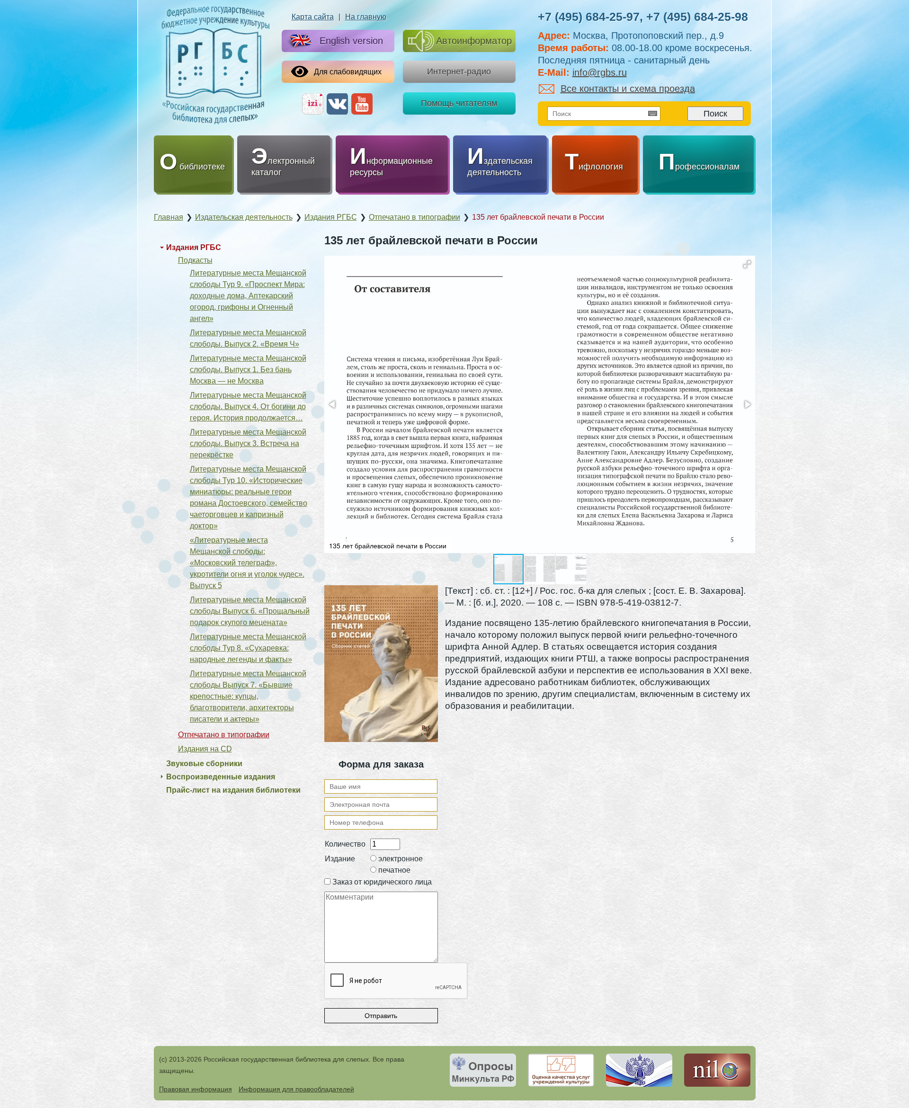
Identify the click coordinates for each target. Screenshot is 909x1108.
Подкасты (195, 260)
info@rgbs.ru (599, 72)
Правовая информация (195, 1089)
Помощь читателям (459, 103)
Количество (345, 844)
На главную (365, 17)
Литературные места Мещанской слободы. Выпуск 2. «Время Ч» (248, 338)
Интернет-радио (459, 71)
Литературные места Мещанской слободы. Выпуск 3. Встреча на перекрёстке (248, 443)
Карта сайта (313, 17)
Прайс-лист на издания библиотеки (233, 790)
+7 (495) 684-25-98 (697, 16)
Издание (340, 859)
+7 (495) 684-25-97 (589, 16)
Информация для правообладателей (296, 1089)
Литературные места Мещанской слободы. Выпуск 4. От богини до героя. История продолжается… (248, 406)
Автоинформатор (474, 41)
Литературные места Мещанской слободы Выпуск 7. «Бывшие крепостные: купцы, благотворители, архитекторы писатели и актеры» (248, 696)
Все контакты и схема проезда (628, 88)
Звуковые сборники (204, 764)
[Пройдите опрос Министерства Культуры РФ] (483, 1070)
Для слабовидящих (348, 72)
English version (351, 41)
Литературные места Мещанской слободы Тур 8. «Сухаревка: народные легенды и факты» (248, 648)
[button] (747, 264)
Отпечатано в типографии (223, 735)
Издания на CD (205, 749)
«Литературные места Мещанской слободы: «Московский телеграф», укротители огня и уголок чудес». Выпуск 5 (247, 563)
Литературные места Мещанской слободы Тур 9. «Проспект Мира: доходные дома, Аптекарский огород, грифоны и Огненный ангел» (248, 295)
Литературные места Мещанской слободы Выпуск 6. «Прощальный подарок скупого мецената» (250, 611)
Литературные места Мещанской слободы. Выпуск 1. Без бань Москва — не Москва (248, 369)
